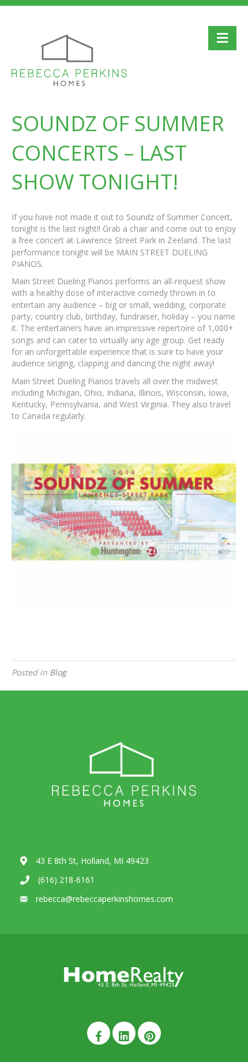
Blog (58, 672)
